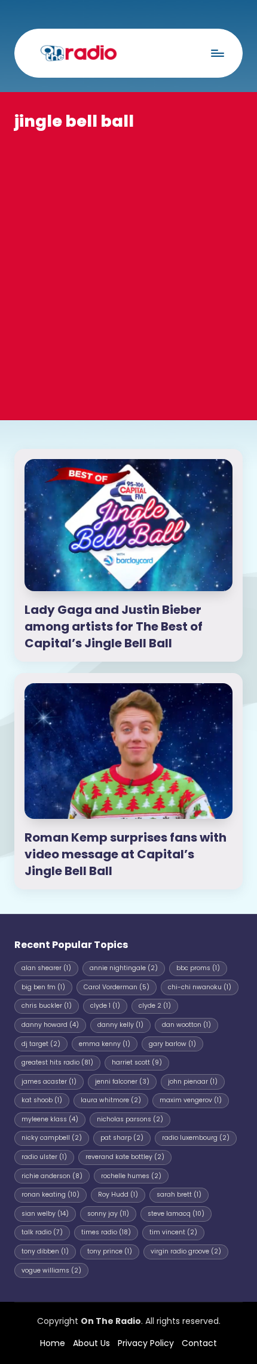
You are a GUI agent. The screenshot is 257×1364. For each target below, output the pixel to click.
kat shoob (42, 1100)
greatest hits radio (57, 1062)
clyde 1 (105, 1005)
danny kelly (120, 1024)
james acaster (49, 1081)
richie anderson (52, 1176)
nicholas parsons (130, 1119)
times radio (106, 1232)
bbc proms (198, 968)
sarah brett (179, 1194)
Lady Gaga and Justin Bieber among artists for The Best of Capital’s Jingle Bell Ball (114, 626)
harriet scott (137, 1062)
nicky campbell (52, 1137)
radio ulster (44, 1156)
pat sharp (121, 1137)
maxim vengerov (191, 1100)
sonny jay (108, 1213)
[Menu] (217, 53)
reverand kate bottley (124, 1156)
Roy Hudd (118, 1194)
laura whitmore (111, 1100)
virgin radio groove (186, 1251)
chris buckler (47, 1005)
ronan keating (50, 1194)
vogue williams (51, 1270)
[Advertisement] (128, 267)
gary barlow (172, 1043)
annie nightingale (124, 968)
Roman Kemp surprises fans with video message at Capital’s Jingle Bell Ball (126, 854)
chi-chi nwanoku (199, 987)
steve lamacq (176, 1213)
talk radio (42, 1232)
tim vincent (173, 1232)
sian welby (45, 1213)
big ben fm (43, 987)
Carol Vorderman (116, 987)
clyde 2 (155, 1005)
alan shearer (46, 968)
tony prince (109, 1251)
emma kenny (104, 1043)
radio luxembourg (196, 1137)
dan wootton (186, 1024)
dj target (41, 1043)
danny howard (50, 1024)
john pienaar (193, 1081)
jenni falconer (122, 1081)
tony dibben (45, 1251)
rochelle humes (131, 1176)
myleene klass (50, 1119)
